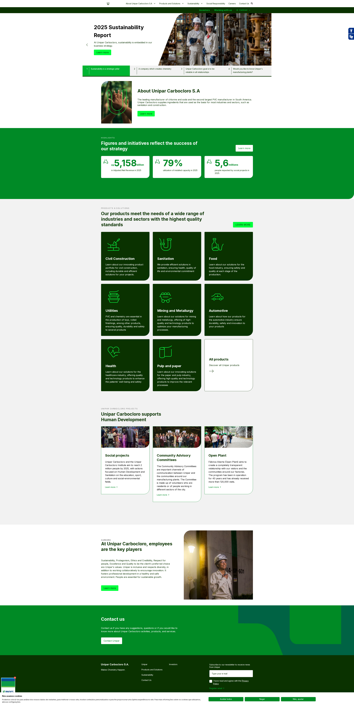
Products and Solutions (169, 3)
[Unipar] (108, 3)
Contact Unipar (112, 640)
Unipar (144, 664)
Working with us (223, 10)
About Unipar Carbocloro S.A (139, 3)
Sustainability (193, 3)
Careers (232, 3)
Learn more (102, 52)
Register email (215, 688)
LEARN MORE (242, 224)
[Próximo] (264, 44)
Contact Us (244, 3)
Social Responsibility (215, 3)
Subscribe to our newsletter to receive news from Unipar (229, 665)
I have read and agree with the (231, 682)
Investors (204, 10)
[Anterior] (87, 44)
